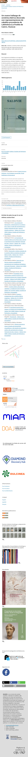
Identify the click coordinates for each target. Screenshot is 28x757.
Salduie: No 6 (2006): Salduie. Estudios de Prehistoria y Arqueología (15, 333)
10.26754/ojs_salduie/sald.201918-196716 (15, 205)
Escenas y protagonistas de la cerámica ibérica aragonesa (13, 296)
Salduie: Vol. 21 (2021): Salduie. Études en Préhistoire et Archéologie (15, 245)
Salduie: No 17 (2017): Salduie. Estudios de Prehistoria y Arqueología (13, 256)
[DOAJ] (14, 430)
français (4, 504)
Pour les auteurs (5, 488)
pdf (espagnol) (7, 137)
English (4, 499)
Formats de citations (7, 208)
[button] (6, 682)
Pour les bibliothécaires (7, 490)
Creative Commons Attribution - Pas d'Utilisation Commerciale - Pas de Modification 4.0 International (13, 173)
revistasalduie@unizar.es (12, 725)
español (4, 502)
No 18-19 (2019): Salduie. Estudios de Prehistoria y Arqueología (12, 7)
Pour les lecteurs (6, 486)
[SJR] (9, 407)
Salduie (5, 1)
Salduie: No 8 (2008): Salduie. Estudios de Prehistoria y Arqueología (14, 318)
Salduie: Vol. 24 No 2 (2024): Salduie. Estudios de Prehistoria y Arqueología (14, 232)
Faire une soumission (8, 366)
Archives (8, 5)
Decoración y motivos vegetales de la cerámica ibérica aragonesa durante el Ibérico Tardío (15, 252)
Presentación (13, 316)
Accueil (3, 5)
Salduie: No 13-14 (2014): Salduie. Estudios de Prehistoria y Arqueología (13, 300)
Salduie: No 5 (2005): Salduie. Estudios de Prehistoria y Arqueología (15, 268)
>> (4, 339)
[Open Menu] (1, 1)
